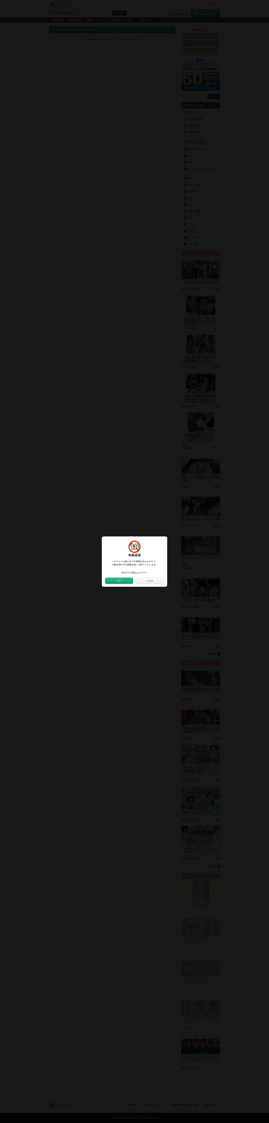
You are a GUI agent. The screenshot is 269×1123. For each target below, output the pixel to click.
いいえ (150, 580)
